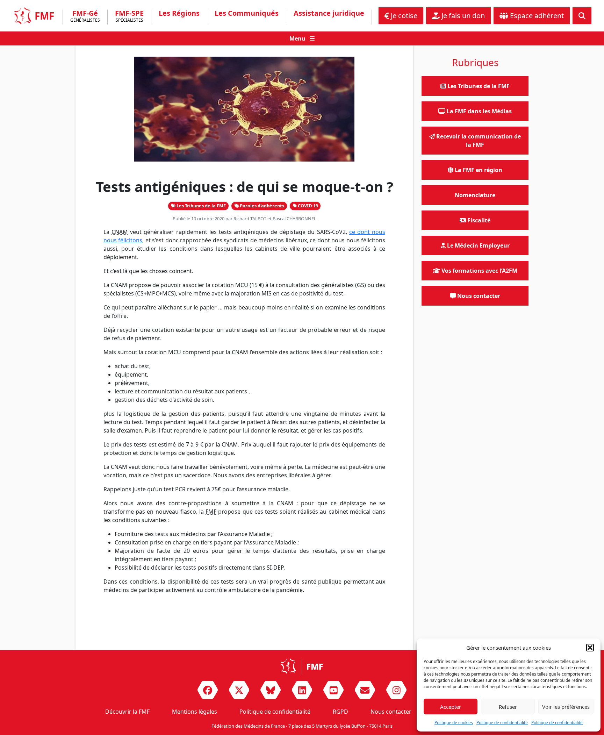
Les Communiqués (247, 13)
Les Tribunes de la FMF (200, 205)
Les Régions (179, 13)
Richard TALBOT (249, 218)
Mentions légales (194, 711)
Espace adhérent (536, 15)
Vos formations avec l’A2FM (478, 270)
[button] (590, 647)
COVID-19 (307, 205)
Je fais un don (462, 15)
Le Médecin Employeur (478, 245)
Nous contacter (478, 296)
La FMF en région (477, 170)
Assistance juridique (329, 13)
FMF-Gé (85, 16)
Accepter (450, 706)
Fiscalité (478, 220)
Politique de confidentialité (502, 723)
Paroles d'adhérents (261, 205)
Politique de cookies (453, 723)
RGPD (340, 711)
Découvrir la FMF (127, 711)
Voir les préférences (566, 706)
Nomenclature (475, 195)
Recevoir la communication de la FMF (478, 141)
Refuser (508, 706)
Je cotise (403, 15)
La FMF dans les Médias (478, 111)
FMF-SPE (129, 16)
